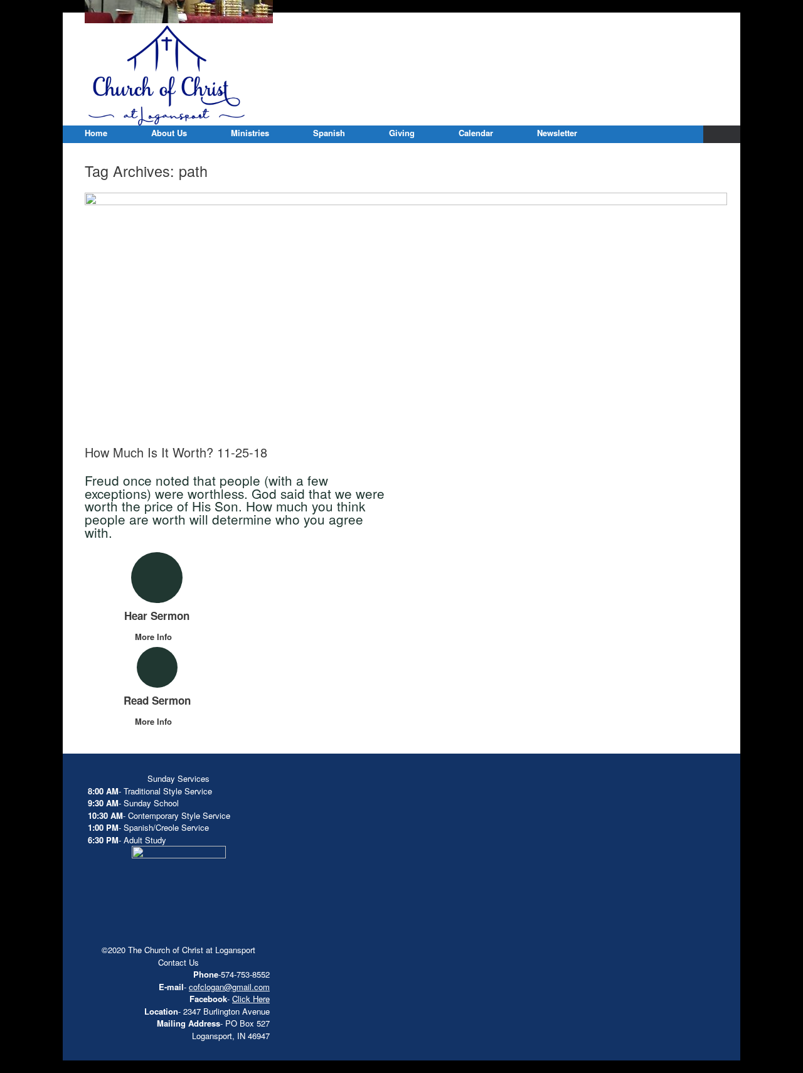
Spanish (329, 133)
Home (96, 133)
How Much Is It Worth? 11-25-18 (176, 452)
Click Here (251, 999)
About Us (169, 133)
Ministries (250, 133)
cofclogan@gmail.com (229, 987)
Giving (402, 133)
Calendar (476, 133)
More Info (154, 637)
